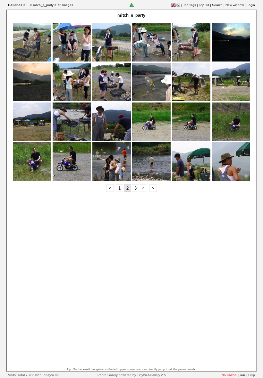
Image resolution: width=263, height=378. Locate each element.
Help (251, 375)
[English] (173, 5)
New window (234, 5)
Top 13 (204, 5)
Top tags (189, 5)
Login (251, 5)
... (27, 5)
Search (217, 5)
